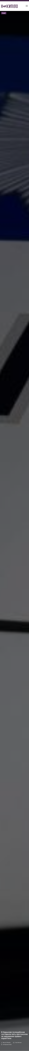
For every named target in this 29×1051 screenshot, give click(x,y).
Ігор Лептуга (18, 1042)
